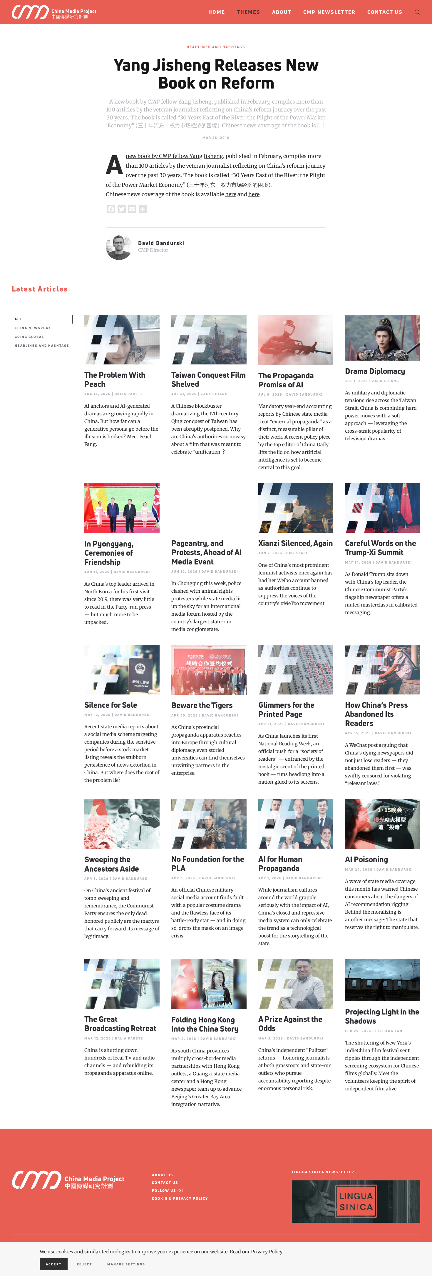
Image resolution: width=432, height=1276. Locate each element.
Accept (53, 1264)
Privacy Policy (266, 1252)
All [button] (18, 319)
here (230, 194)
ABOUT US (162, 1174)
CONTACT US (165, 1182)
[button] (417, 12)
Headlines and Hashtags (216, 46)
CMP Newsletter (329, 12)
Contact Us (385, 12)
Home (216, 12)
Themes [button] (248, 12)
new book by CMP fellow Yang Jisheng (174, 156)
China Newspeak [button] (33, 328)
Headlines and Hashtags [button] (42, 345)
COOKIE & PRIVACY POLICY (180, 1198)
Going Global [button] (29, 336)
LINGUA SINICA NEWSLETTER (323, 1172)
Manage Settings (126, 1264)
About (282, 12)
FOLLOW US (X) (168, 1190)
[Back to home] (56, 12)
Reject (84, 1264)
